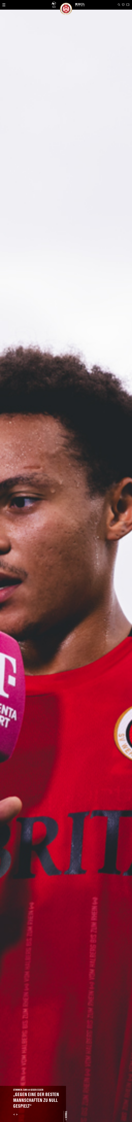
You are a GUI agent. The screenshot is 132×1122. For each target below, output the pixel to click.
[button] (3, 4)
